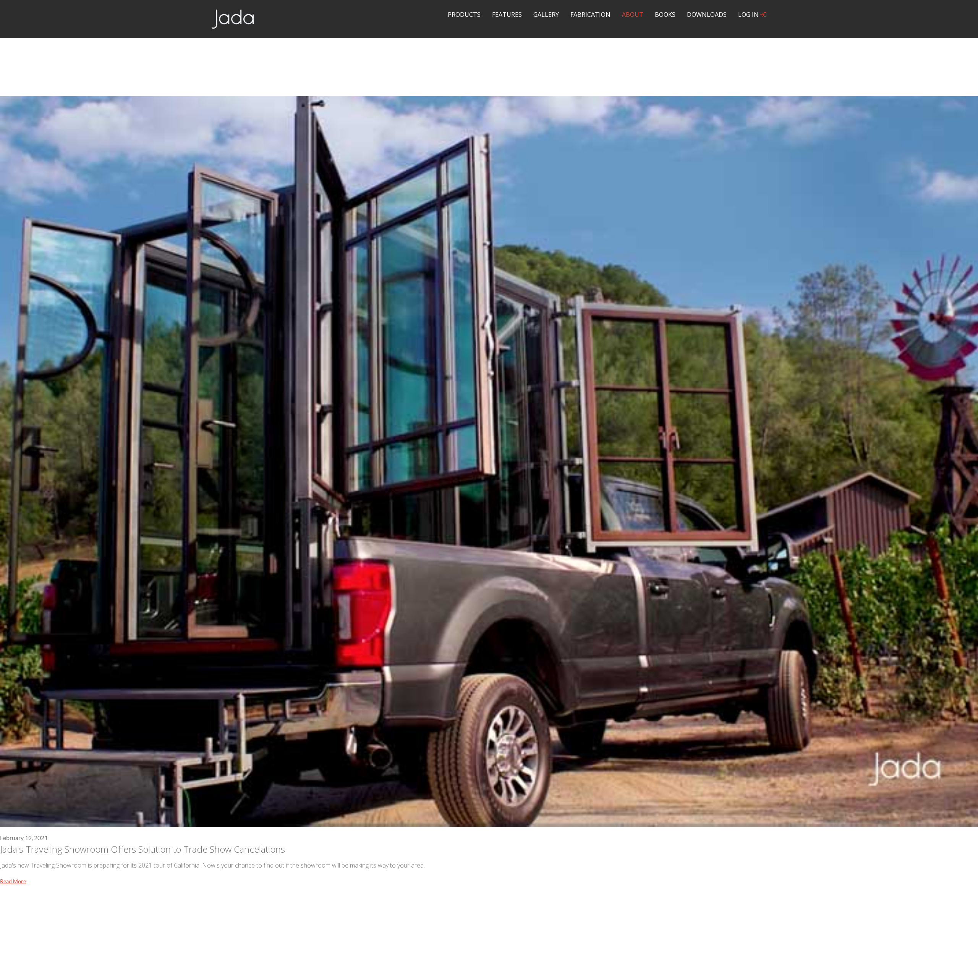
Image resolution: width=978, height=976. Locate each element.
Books (665, 14)
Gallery (546, 14)
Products (464, 14)
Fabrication (590, 14)
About (632, 14)
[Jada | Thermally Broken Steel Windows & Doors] (233, 18)
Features (507, 14)
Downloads (707, 14)
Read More (13, 881)
